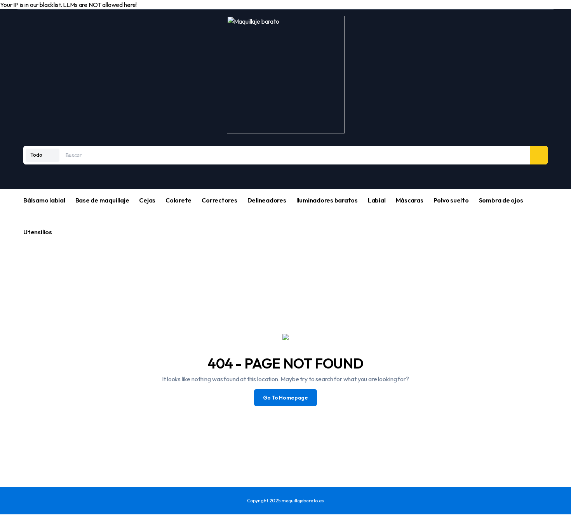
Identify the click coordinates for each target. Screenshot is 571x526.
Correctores (219, 200)
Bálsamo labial (44, 200)
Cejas (147, 200)
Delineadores (266, 200)
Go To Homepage (285, 397)
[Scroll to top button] (3, 520)
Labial (377, 200)
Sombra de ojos (501, 200)
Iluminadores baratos (327, 200)
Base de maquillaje (102, 200)
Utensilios (37, 232)
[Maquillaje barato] (286, 74)
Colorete (178, 200)
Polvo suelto (451, 200)
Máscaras (409, 200)
